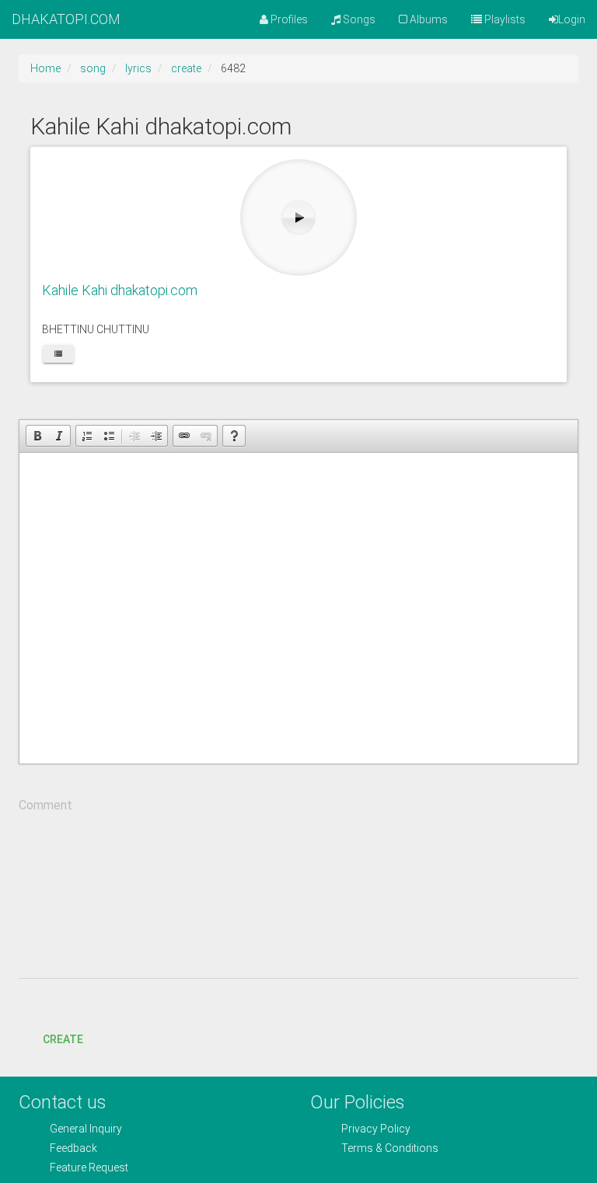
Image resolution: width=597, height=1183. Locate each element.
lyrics (138, 68)
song (93, 68)
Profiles (288, 19)
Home (45, 68)
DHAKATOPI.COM (66, 19)
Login (571, 19)
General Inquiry (86, 1128)
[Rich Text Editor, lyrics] (298, 608)
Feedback (73, 1148)
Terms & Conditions (389, 1148)
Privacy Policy (375, 1128)
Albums (427, 19)
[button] (37, 436)
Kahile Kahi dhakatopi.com (119, 290)
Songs (357, 19)
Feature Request (89, 1167)
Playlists (503, 19)
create (186, 68)
